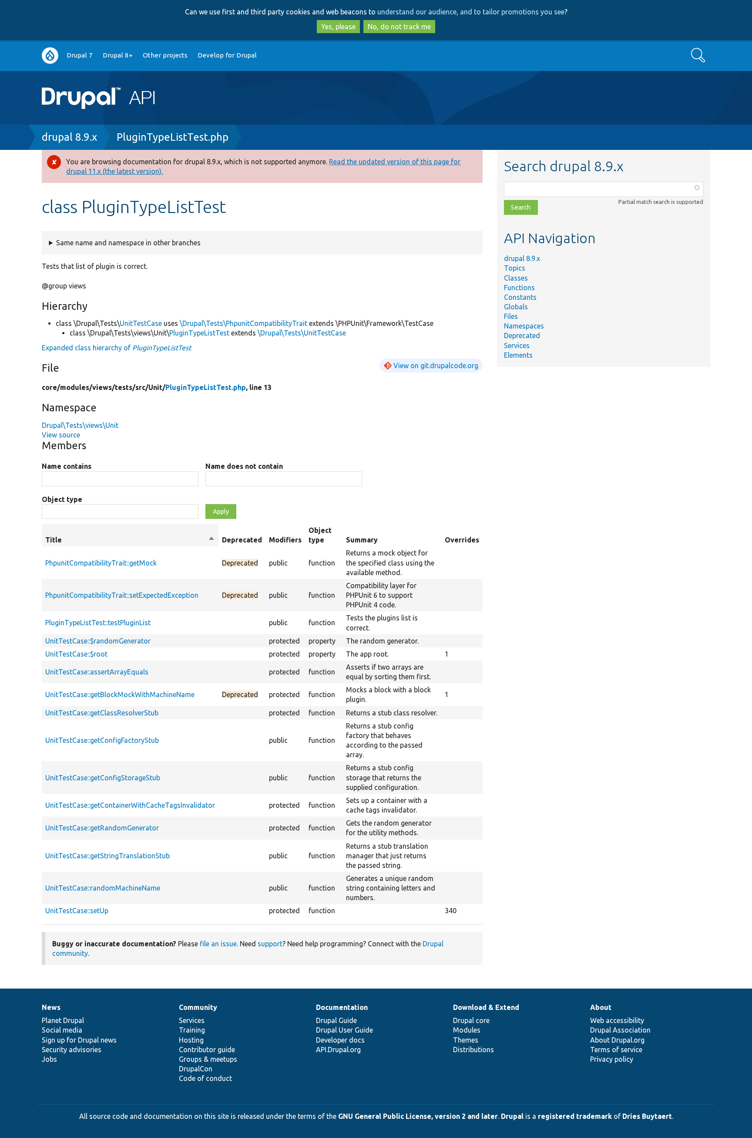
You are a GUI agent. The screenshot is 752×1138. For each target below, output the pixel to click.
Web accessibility (617, 1020)
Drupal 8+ (118, 55)
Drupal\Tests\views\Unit (80, 425)
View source (61, 435)
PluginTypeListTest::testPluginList (98, 623)
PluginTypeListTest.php (172, 137)
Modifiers (285, 540)
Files (511, 316)
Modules (466, 1030)
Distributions (473, 1049)
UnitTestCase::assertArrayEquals (96, 672)
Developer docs (340, 1040)
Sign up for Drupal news (79, 1040)
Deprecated (522, 335)
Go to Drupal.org (50, 55)
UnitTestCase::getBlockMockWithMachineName (120, 694)
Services (517, 345)
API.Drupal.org (338, 1049)
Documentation (342, 1007)
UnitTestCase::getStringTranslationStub (107, 856)
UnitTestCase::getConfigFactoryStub (102, 740)
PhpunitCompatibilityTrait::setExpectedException (121, 595)
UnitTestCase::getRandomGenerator (102, 828)
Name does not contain (244, 466)
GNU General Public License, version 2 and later (418, 1116)
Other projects (165, 55)
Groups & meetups (208, 1059)
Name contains (66, 466)
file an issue (218, 944)
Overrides (462, 540)
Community (198, 1007)
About (600, 1007)
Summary (362, 540)
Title (130, 540)
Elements (518, 355)
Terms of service (616, 1049)
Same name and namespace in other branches (128, 243)
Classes (516, 278)
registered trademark (575, 1116)
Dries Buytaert (647, 1116)
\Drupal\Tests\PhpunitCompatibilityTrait (243, 323)
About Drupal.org (617, 1040)
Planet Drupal (63, 1020)
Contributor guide (207, 1049)
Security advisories (71, 1049)
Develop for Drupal (227, 55)
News (51, 1007)
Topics (514, 268)
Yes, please (338, 26)
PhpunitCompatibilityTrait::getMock (101, 563)
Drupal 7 (80, 55)
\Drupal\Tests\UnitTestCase (302, 333)
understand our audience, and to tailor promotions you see (470, 12)
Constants (520, 297)
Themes (465, 1040)
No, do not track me (399, 26)
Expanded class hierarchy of (116, 348)
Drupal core (471, 1020)
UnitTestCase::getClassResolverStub (101, 713)
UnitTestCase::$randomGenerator (98, 641)
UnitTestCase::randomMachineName (102, 888)
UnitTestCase (141, 323)
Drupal (512, 1116)
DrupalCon (195, 1069)
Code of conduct (205, 1078)
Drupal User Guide (344, 1030)
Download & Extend (486, 1007)
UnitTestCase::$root (76, 654)
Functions (519, 287)
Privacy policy (611, 1059)
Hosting (191, 1040)
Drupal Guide (336, 1020)
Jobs (49, 1059)
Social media (62, 1030)
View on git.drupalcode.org (435, 365)
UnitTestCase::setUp (76, 910)
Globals (516, 307)
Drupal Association (620, 1030)
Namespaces (524, 326)
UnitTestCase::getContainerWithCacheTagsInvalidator (130, 805)
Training (192, 1030)
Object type (62, 499)
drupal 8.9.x (69, 137)
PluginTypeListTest (199, 333)
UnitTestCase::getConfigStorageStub (102, 778)
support (270, 944)
